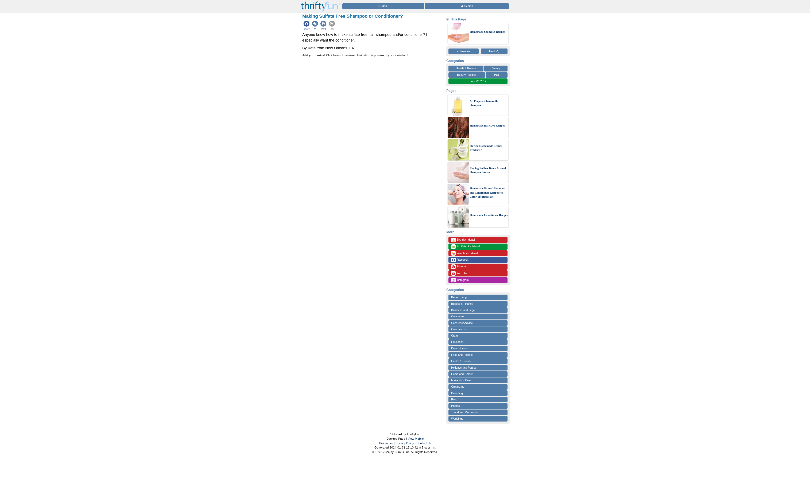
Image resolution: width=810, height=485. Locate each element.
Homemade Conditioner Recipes (489, 215)
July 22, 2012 (478, 81)
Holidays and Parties (464, 367)
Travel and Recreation (464, 412)
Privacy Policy (405, 443)
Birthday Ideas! (463, 240)
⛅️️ (434, 447)
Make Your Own (461, 380)
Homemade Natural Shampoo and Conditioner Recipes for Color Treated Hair (487, 192)
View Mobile (416, 438)
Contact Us (423, 443)
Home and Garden (462, 374)
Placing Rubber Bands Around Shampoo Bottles (488, 170)
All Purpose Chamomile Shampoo (484, 103)
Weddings (457, 418)
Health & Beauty (466, 68)
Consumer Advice (462, 323)
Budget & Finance (462, 303)
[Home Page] (320, 2)
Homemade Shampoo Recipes (487, 31)
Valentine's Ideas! (465, 253)
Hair (496, 74)
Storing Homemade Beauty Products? (486, 148)
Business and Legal (463, 310)
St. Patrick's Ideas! (466, 247)
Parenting (457, 393)
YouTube (461, 273)
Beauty (495, 68)
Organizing (457, 386)
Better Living (459, 297)
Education (457, 342)
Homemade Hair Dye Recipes (487, 125)
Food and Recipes (462, 354)
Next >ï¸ (494, 51)
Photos (455, 405)
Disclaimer (386, 443)
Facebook (462, 259)
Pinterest (461, 266)
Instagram (462, 280)
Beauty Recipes (467, 74)
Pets (454, 399)
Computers (457, 316)
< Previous (463, 51)
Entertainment (459, 348)
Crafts (455, 335)
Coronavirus (458, 329)
